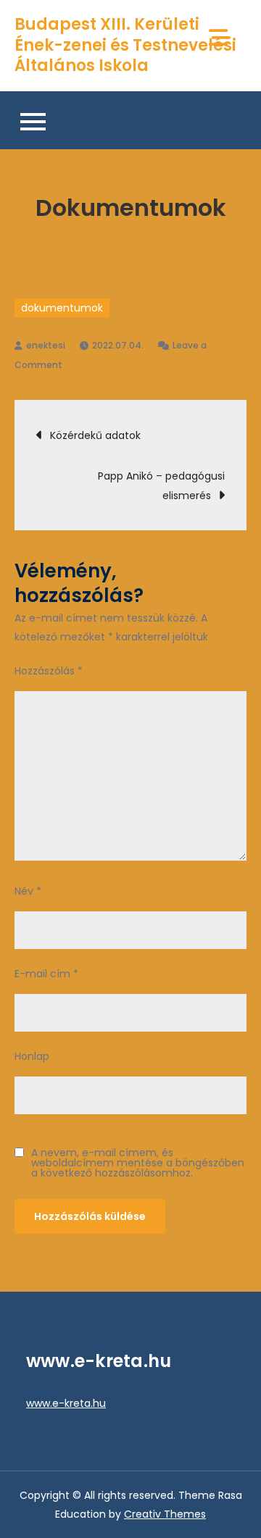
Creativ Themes (165, 1514)
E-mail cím (46, 973)
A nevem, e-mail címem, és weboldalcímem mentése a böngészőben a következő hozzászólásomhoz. (137, 1163)
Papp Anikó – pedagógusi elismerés (161, 486)
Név (27, 891)
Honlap (31, 1056)
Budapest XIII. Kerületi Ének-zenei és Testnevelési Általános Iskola (125, 45)
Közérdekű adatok (95, 435)
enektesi (45, 345)
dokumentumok (62, 308)
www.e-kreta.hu (66, 1403)
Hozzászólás (48, 671)
